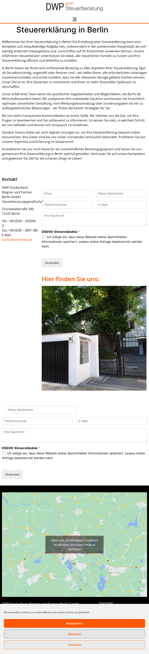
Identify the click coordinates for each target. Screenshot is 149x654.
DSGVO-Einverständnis (61, 232)
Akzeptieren (74, 623)
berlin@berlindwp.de (17, 240)
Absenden (52, 263)
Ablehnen (74, 634)
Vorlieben (74, 645)
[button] (74, 19)
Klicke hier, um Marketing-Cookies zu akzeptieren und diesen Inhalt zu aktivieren (74, 545)
